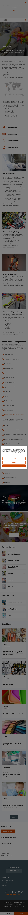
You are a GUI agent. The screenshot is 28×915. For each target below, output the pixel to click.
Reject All (14, 462)
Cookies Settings (14, 458)
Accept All (14, 465)
